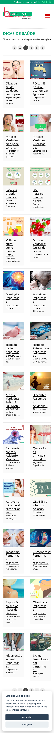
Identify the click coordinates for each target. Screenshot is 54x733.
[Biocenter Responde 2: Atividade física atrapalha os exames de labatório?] (40, 381)
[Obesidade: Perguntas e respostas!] (40, 588)
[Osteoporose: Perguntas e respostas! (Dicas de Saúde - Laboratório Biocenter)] (40, 538)
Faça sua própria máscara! (11, 194)
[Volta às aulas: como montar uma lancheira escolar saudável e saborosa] (13, 227)
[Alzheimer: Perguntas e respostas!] (40, 280)
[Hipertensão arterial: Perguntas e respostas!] (13, 642)
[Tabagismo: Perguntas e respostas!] (13, 538)
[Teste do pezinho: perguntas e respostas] (13, 331)
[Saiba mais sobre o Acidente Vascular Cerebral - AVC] (13, 434)
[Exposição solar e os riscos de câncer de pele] (13, 588)
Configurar (27, 724)
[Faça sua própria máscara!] (13, 176)
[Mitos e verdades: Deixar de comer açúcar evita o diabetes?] (40, 227)
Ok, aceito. (27, 717)
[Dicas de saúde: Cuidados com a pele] (13, 70)
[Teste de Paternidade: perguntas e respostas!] (40, 331)
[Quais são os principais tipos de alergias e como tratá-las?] (40, 434)
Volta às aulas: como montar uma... (11, 247)
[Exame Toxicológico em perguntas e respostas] (40, 642)
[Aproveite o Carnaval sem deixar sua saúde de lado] (13, 488)
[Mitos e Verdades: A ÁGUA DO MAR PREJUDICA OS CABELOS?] (13, 381)
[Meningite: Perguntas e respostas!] (13, 280)
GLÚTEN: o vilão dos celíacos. (40, 505)
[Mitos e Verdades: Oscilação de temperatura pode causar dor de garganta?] (40, 123)
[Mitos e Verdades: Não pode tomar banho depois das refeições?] (13, 123)
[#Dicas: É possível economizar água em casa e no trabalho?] (40, 70)
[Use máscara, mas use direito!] (40, 176)
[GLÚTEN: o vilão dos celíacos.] (40, 488)
